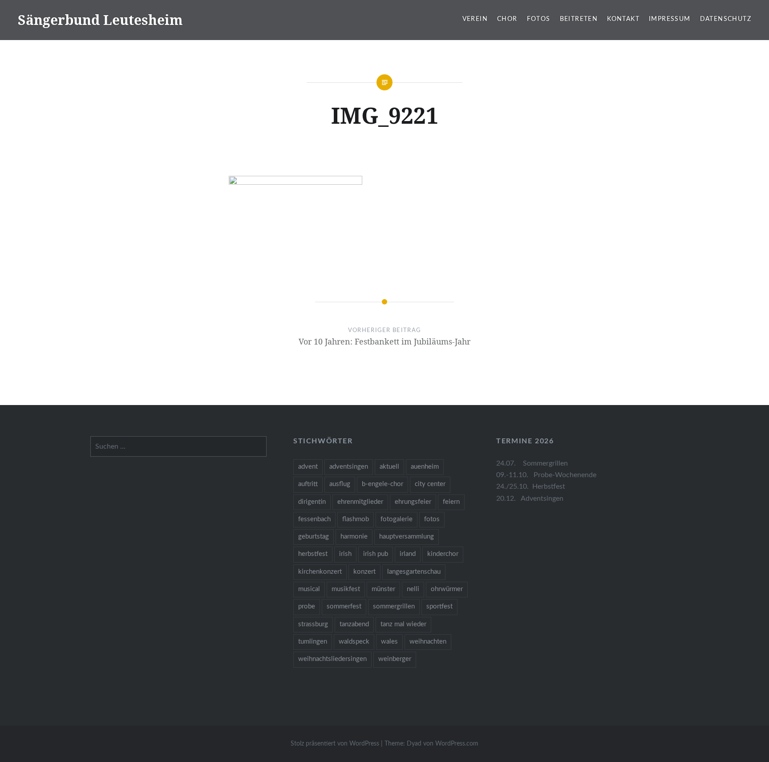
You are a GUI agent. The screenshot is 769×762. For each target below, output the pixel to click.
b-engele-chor (382, 484)
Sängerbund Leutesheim (100, 20)
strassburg (313, 624)
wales (389, 641)
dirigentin (312, 502)
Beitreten (579, 19)
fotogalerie (396, 519)
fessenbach (314, 519)
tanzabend (354, 624)
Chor (507, 19)
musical (309, 589)
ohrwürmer (447, 589)
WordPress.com (456, 744)
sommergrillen (394, 606)
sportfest (439, 606)
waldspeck (354, 641)
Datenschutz (725, 19)
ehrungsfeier (413, 502)
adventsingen (348, 466)
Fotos (538, 19)
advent (308, 466)
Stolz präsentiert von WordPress (335, 744)
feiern (451, 502)
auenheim (425, 466)
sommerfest (344, 606)
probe (306, 606)
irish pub (375, 554)
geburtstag (313, 536)
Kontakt (623, 19)
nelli (413, 589)
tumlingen (312, 641)
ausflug (339, 484)
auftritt (308, 484)
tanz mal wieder (403, 624)
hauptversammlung (406, 536)
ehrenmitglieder (360, 502)
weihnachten (427, 641)
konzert (364, 571)
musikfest (346, 589)
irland (408, 554)
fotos (432, 519)
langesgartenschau (414, 571)
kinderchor (442, 554)
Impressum (670, 19)
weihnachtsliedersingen (332, 659)
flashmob (355, 519)
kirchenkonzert (320, 571)
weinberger (394, 659)
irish (345, 554)
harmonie (354, 536)
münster (383, 589)
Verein (475, 19)
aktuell (389, 466)
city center (430, 484)
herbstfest (313, 554)
